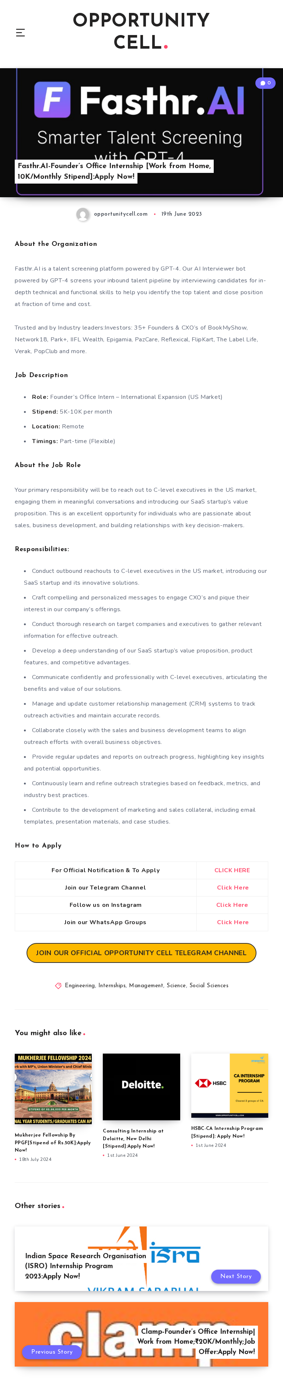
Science (176, 986)
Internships (112, 986)
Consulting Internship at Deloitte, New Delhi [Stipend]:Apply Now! (133, 1139)
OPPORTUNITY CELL (141, 33)
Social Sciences (209, 986)
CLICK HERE (232, 870)
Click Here (233, 888)
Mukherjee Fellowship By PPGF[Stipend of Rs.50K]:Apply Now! (53, 1143)
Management (146, 986)
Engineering (80, 986)
